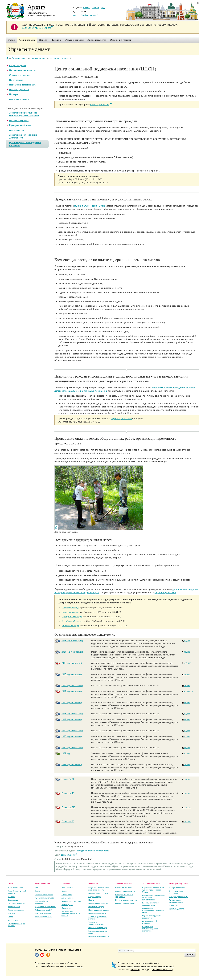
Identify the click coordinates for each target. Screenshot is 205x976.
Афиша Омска (67, 898)
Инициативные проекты (98, 903)
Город (10, 883)
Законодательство (151, 883)
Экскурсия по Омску (16, 903)
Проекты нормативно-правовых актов (151, 904)
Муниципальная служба (44, 898)
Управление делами (29, 48)
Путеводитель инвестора (98, 936)
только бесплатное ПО (162, 969)
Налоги (91, 900)
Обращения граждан (178, 883)
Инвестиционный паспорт (98, 910)
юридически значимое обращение (61, 963)
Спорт (10, 917)
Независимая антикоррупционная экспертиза (150, 929)
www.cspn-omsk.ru (99, 104)
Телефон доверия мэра (178, 897)
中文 (103, 7)
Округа (37, 891)
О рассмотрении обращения (176, 892)
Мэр (36, 888)
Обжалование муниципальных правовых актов (153, 910)
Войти (198, 3)
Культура (11, 913)
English (86, 7)
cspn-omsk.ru (68, 855)
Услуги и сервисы (123, 883)
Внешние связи (14, 907)
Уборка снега (67, 894)
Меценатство (13, 920)
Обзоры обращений (177, 888)
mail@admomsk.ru (75, 966)
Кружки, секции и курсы (125, 903)
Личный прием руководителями (176, 901)
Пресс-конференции (43, 913)
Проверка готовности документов (124, 896)
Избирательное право (43, 917)
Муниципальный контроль (45, 907)
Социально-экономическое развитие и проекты (99, 889)
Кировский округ (70, 612)
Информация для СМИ (44, 910)
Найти (190, 954)
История (11, 897)
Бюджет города (94, 897)
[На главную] (7, 58)
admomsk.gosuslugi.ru (36, 27)
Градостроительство (16, 910)
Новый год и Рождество (71, 901)
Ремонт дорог (67, 905)
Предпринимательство (97, 913)
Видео (64, 891)
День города (13, 900)
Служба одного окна (123, 888)
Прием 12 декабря (176, 909)
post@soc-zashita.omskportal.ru (93, 850)
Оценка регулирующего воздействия (151, 917)
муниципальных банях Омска (89, 205)
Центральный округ (72, 616)
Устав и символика (15, 888)
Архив (36, 6)
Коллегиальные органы (44, 894)
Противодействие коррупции (42, 902)
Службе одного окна (165, 592)
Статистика (173, 905)
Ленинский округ (70, 625)
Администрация (42, 883)
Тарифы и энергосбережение (96, 923)
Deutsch (95, 7)
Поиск (75, 15)
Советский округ (70, 607)
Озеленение (66, 908)
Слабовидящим (88, 15)
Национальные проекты (98, 893)
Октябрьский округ (71, 621)
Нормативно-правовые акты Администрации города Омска (153, 890)
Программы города (96, 907)
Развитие (93, 883)
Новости (66, 883)
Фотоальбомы (67, 888)
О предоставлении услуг (125, 891)
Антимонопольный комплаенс (149, 922)
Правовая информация (97, 928)
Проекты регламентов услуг (126, 900)
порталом (135, 969)
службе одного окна (121, 418)
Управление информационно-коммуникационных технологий (146, 966)
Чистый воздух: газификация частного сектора (71, 913)
